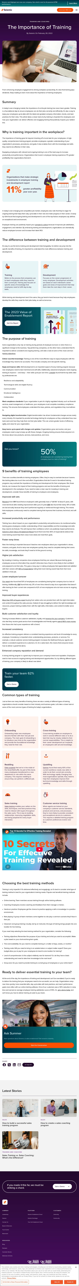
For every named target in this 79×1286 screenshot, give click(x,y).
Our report (6, 582)
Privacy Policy (11, 1278)
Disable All (70, 1282)
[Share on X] (9, 1065)
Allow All (56, 1282)
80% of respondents (25, 569)
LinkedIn (52, 373)
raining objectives (9, 354)
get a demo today (64, 990)
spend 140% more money (66, 622)
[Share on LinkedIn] (14, 1065)
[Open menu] (76, 10)
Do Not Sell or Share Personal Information (15, 1282)
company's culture (41, 225)
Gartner (46, 768)
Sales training (10, 806)
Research (5, 502)
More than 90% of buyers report (13, 600)
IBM (48, 505)
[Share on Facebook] (4, 1065)
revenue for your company (55, 619)
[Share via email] (19, 1065)
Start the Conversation (39, 1045)
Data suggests (10, 768)
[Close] (76, 1267)
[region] (39, 1275)
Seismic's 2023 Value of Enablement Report (18, 532)
